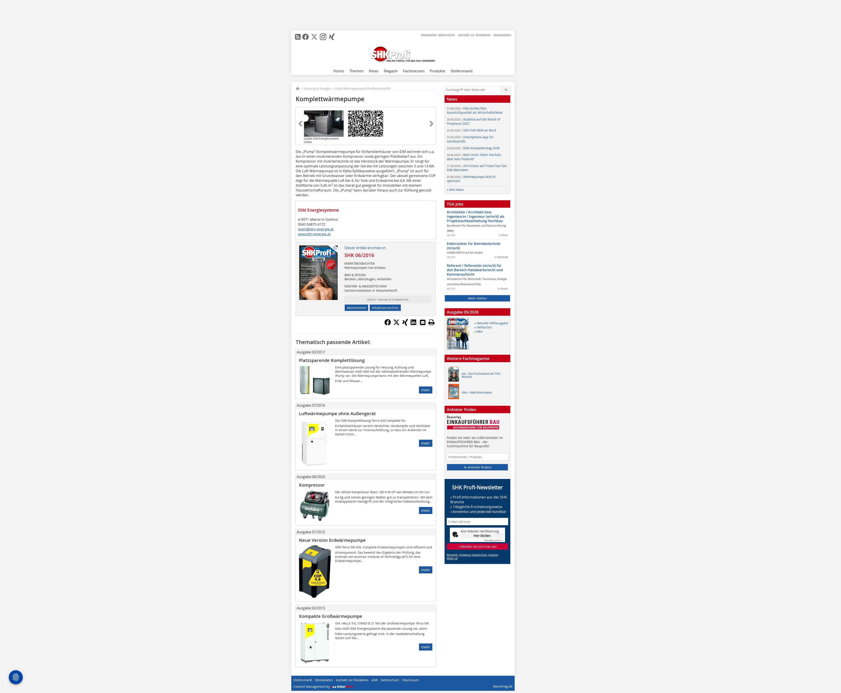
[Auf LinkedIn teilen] (414, 324)
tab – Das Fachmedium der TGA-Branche (481, 375)
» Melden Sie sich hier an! (477, 546)
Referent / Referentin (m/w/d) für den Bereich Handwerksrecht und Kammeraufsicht (475, 270)
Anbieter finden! (479, 467)
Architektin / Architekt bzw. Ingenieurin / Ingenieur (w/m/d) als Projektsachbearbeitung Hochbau (475, 216)
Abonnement (356, 308)
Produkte (437, 70)
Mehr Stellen (477, 298)
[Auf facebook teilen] (387, 324)
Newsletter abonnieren (438, 35)
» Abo (478, 331)
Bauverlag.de (502, 686)
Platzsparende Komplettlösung (332, 360)
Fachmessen (413, 70)
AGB (374, 680)
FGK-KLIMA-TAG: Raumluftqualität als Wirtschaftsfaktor (475, 110)
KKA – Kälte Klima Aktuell (477, 392)
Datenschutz (390, 680)
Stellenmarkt (462, 70)
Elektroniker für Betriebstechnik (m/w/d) (473, 245)
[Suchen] (506, 89)
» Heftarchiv (483, 327)
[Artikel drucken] (431, 322)
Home (338, 70)
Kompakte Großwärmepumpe (330, 616)
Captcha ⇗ (494, 540)
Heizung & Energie (317, 88)
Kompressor (312, 485)
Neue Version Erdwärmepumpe (332, 540)
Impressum (410, 680)
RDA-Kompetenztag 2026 (473, 148)
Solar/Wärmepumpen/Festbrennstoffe (363, 88)
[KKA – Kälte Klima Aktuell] (455, 392)
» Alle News (455, 190)
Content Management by (312, 686)
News (373, 70)
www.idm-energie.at (314, 234)
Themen (356, 70)
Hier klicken (482, 535)
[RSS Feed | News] (298, 36)
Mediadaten (502, 35)
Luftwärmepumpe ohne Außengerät (337, 414)
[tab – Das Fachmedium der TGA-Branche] (455, 375)
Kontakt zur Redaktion (474, 35)
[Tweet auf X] (396, 324)
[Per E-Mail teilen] (422, 322)
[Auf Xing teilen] (405, 324)
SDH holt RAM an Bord (471, 130)
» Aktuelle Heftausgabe (491, 323)
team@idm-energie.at (316, 229)
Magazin (391, 70)
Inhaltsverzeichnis (385, 308)
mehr (425, 390)
